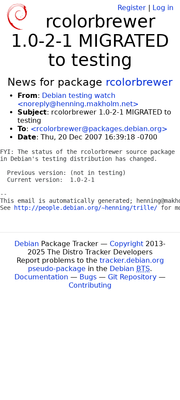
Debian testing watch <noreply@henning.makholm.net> (77, 99)
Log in (162, 7)
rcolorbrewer (139, 82)
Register (132, 7)
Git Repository (132, 277)
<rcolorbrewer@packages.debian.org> (99, 129)
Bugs (88, 277)
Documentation (41, 277)
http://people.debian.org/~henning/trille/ (85, 207)
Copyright (126, 244)
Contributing (90, 285)
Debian (26, 244)
